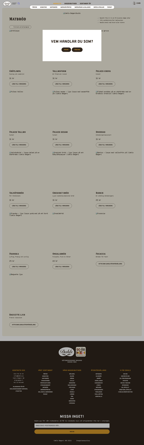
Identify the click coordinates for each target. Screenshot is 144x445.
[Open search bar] (19, 3)
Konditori (43, 7)
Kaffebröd (53, 7)
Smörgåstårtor (65, 7)
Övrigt (109, 7)
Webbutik (57, 3)
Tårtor (34, 7)
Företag (77, 50)
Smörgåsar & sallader (83, 7)
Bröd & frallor (99, 7)
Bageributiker (70, 3)
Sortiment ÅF (85, 3)
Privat (66, 50)
